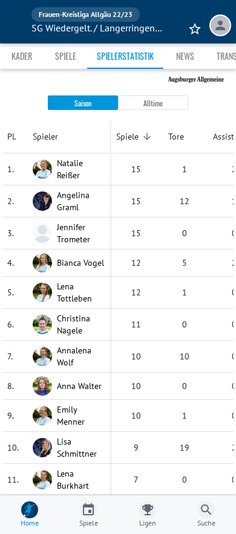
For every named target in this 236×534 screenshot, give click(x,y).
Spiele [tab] (65, 56)
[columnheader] (15, 136)
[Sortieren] (147, 136)
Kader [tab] (21, 56)
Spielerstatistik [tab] (125, 56)
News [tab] (185, 56)
